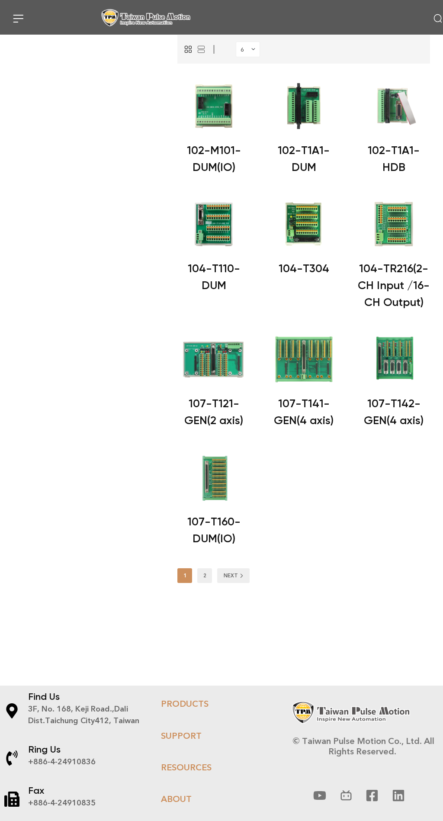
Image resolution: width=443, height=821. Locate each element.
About (176, 799)
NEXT (231, 576)
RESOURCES (186, 767)
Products (185, 704)
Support (181, 736)
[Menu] (18, 18)
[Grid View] (188, 49)
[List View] (201, 49)
